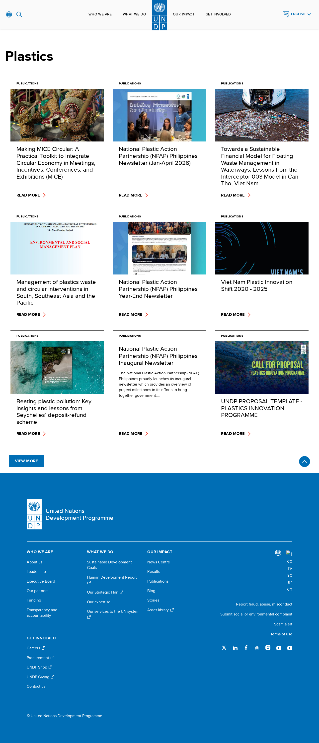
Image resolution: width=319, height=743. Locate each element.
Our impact (183, 14)
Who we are (100, 14)
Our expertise (98, 602)
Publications (157, 581)
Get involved (218, 14)
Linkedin (235, 647)
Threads (256, 647)
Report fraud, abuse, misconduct (264, 604)
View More (26, 461)
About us (34, 562)
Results (153, 571)
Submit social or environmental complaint (256, 614)
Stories (153, 600)
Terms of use (281, 634)
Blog (151, 591)
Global (9, 14)
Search (19, 14)
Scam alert (283, 624)
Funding (34, 600)
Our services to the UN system (113, 611)
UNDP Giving (38, 677)
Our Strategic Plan (103, 592)
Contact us (36, 686)
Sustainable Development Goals (109, 564)
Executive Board (41, 581)
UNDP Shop (37, 667)
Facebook (245, 647)
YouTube (278, 647)
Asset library (158, 610)
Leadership (36, 571)
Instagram (267, 647)
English (298, 14)
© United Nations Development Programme (64, 716)
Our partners (37, 591)
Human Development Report (112, 577)
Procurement (38, 658)
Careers (34, 648)
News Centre (158, 562)
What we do (134, 14)
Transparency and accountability (42, 612)
